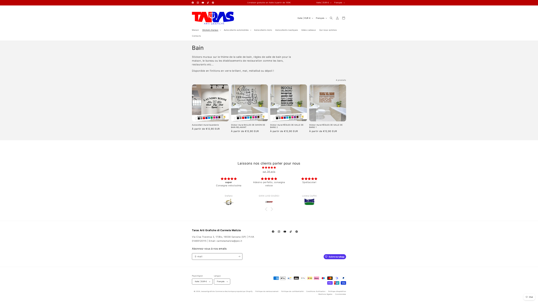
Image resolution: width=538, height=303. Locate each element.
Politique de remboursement (267, 291)
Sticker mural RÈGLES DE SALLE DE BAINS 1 (326, 126)
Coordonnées (340, 294)
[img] (269, 168)
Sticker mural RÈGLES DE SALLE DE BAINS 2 (286, 126)
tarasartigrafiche (208, 291)
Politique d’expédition (337, 291)
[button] (211, 30)
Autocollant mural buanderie (205, 125)
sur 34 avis (269, 171)
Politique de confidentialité (292, 291)
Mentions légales (325, 294)
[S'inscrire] (239, 256)
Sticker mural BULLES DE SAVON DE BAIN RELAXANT (248, 126)
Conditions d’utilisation (315, 291)
